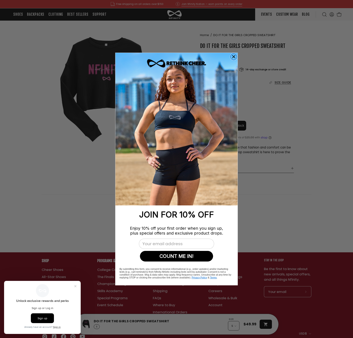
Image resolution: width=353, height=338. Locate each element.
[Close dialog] (233, 56)
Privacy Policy (199, 277)
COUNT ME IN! (176, 256)
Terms (213, 277)
